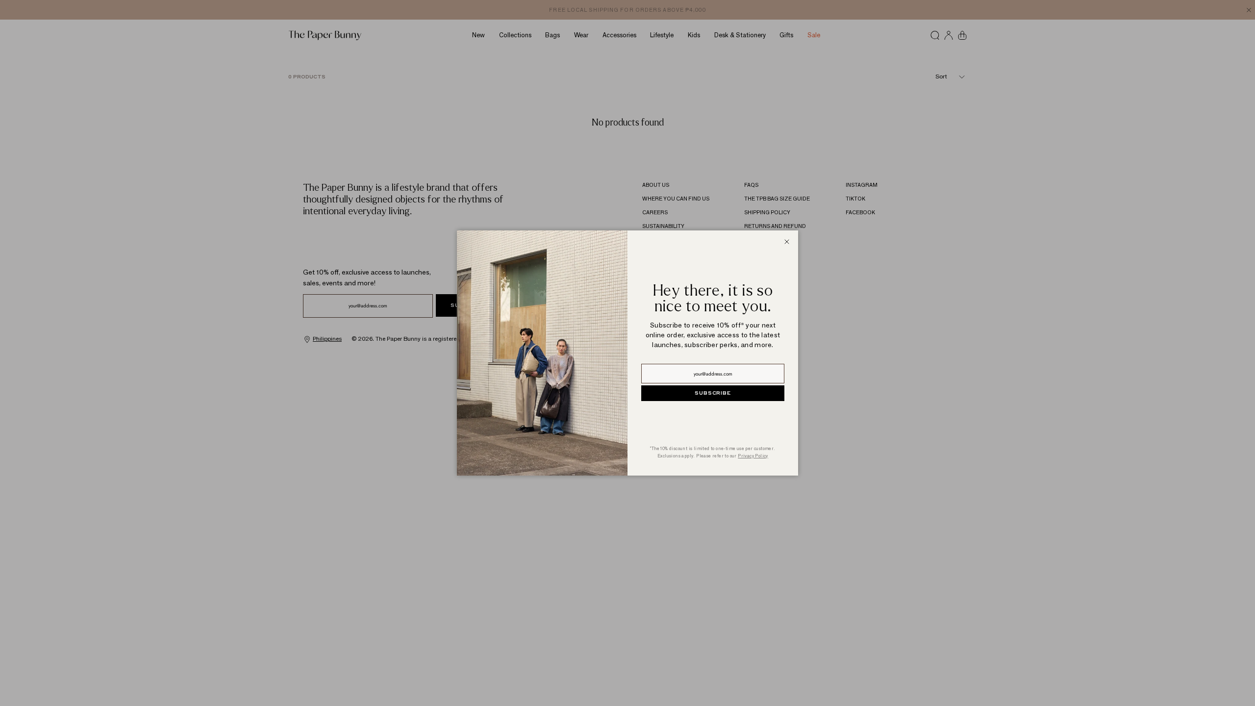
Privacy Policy (753, 455)
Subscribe (712, 393)
